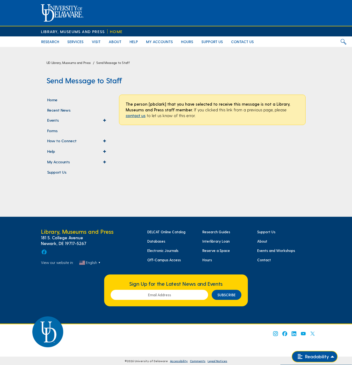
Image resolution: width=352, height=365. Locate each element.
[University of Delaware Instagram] (275, 333)
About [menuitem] (115, 41)
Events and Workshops (276, 250)
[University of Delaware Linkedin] (294, 333)
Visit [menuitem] (96, 41)
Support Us (266, 232)
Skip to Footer (9, 1)
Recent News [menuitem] (59, 110)
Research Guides (216, 232)
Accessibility (179, 361)
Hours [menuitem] (187, 41)
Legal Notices (217, 361)
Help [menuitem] (134, 41)
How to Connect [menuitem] (77, 142)
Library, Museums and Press (73, 31)
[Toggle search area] (343, 41)
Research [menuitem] (50, 41)
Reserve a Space (216, 250)
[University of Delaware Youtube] (303, 333)
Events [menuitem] (77, 121)
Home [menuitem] (52, 99)
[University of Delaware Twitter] (312, 333)
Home (116, 31)
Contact (264, 260)
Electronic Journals (162, 250)
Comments (197, 361)
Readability (316, 356)
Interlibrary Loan (216, 241)
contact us (136, 115)
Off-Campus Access (164, 260)
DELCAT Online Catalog (166, 232)
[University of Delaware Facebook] (284, 333)
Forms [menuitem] (52, 130)
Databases (156, 241)
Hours (207, 260)
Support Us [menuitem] (212, 41)
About (262, 241)
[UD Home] (62, 13)
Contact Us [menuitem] (242, 41)
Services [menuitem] (75, 41)
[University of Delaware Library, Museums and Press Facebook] (44, 252)
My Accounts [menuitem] (159, 41)
